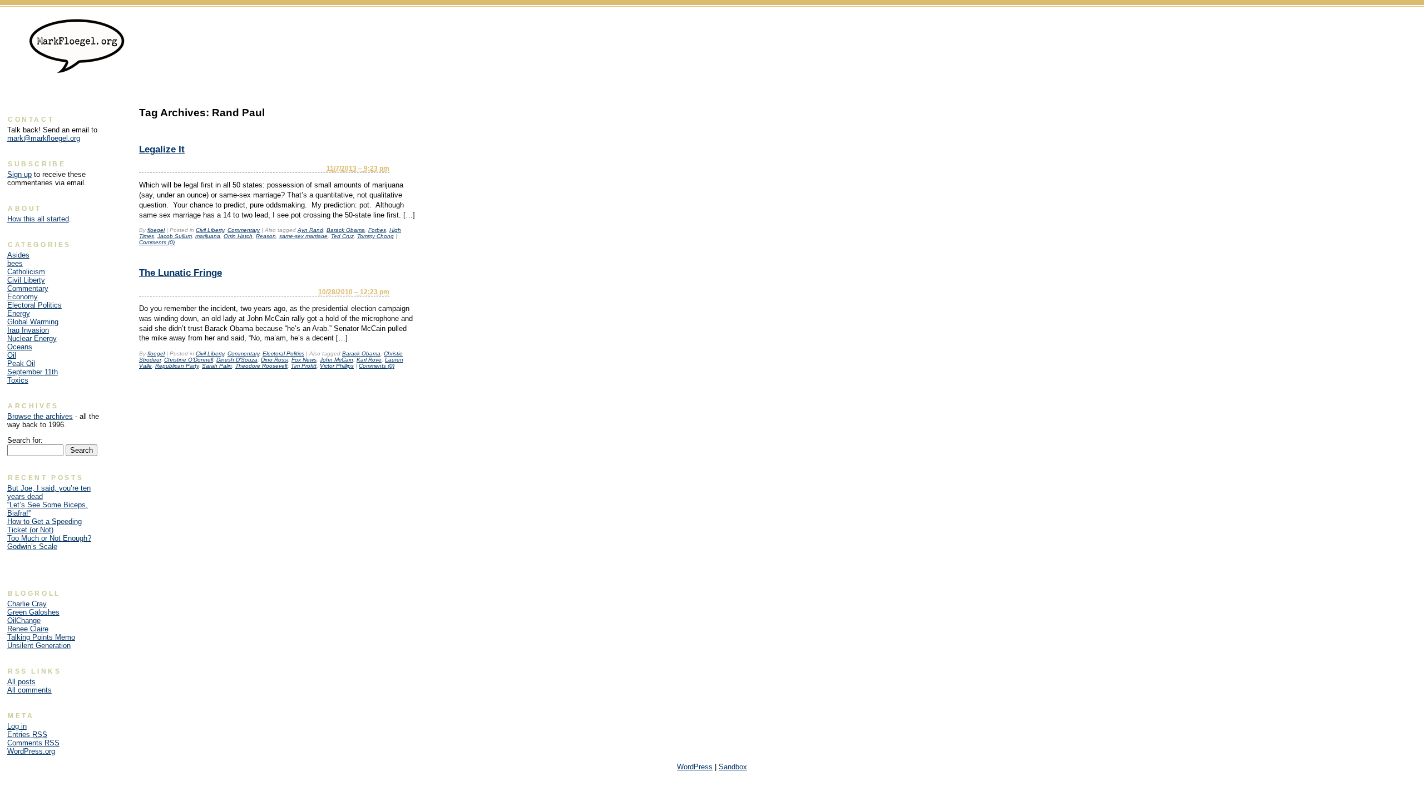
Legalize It (162, 149)
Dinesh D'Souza (237, 360)
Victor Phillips (337, 366)
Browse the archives (40, 416)
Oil (11, 355)
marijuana (207, 236)
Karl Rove (369, 360)
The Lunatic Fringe (180, 273)
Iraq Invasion (28, 330)
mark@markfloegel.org (43, 138)
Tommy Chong (375, 236)
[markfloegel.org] (77, 69)
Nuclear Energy (32, 338)
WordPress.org (31, 751)
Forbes (377, 230)
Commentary (244, 230)
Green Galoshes (33, 612)
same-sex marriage (303, 236)
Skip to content (1392, 25)
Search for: (25, 440)
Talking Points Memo (41, 637)
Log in (17, 726)
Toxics (17, 380)
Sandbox (733, 767)
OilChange (24, 620)
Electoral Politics (283, 353)
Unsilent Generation (39, 645)
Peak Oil (21, 363)
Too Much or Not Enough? (49, 538)
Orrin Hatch (238, 236)
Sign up (19, 174)
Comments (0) (157, 242)
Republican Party (177, 366)
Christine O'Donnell (188, 360)
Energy (18, 313)
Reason (266, 236)
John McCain (336, 360)
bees (15, 263)
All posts (21, 682)
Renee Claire (27, 629)
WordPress (695, 767)
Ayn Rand (310, 230)
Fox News (304, 360)
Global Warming (32, 322)
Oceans (19, 347)
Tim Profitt (304, 366)
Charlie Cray (27, 604)
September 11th (32, 372)
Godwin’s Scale (32, 546)
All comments (29, 690)
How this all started (38, 219)
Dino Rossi (274, 360)
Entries (27, 734)
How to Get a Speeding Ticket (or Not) (44, 525)
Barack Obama (346, 230)
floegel (156, 230)
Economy (22, 297)
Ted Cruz (342, 236)
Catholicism (26, 272)
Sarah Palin (217, 366)
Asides (18, 255)
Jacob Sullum (174, 236)
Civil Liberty (210, 230)
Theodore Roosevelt (261, 366)
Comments (33, 743)
